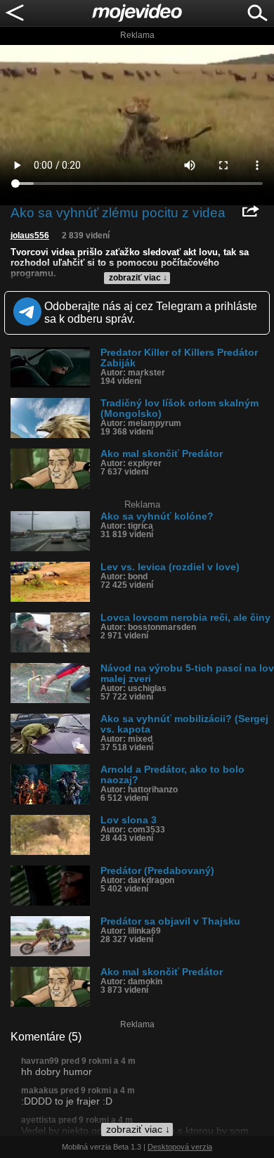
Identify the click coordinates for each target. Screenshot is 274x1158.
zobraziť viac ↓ (138, 278)
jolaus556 (30, 235)
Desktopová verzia (180, 1147)
